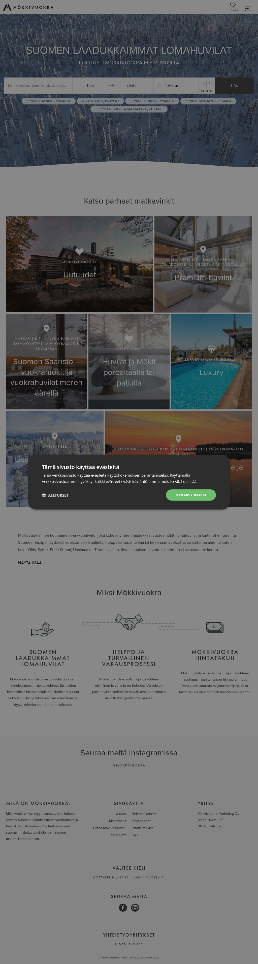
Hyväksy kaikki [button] (191, 494)
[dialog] (129, 482)
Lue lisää (188, 481)
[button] (55, 495)
